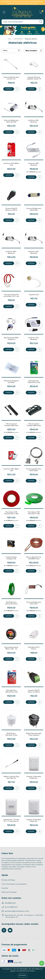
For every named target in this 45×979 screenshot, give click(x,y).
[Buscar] (40, 21)
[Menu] (4, 12)
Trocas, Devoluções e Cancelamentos (14, 884)
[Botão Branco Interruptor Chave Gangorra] (17, 745)
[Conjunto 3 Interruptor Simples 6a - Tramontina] (39, 831)
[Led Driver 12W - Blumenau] (39, 349)
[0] (40, 13)
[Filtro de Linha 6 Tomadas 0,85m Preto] (17, 438)
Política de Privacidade (9, 892)
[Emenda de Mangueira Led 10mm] (17, 393)
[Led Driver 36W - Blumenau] (39, 177)
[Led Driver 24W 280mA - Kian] (17, 175)
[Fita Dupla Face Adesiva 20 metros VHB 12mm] (17, 616)
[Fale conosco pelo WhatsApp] (41, 963)
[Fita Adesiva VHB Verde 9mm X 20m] (39, 526)
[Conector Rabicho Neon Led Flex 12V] (17, 89)
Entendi (22, 975)
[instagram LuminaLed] (4, 930)
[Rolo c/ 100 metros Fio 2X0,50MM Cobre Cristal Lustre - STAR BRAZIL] (39, 571)
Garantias (5, 888)
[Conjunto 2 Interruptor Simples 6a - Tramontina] (39, 788)
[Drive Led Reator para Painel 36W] (39, 220)
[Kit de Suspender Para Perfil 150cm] (39, 481)
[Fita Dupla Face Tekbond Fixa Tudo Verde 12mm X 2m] (39, 393)
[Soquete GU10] (39, 305)
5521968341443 (10, 903)
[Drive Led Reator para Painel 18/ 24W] (17, 132)
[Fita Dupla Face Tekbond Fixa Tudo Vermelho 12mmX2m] (17, 702)
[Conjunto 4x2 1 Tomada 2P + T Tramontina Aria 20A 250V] (17, 831)
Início (9, 39)
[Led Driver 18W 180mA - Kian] (17, 481)
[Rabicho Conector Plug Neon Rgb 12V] (17, 788)
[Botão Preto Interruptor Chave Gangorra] (39, 745)
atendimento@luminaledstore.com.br (17, 911)
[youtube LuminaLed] (10, 930)
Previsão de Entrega (8, 880)
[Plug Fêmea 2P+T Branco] (39, 659)
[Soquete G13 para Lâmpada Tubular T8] (39, 89)
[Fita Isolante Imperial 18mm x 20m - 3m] (17, 659)
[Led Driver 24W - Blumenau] (39, 132)
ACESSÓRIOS (18, 39)
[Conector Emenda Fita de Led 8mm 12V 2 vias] (17, 306)
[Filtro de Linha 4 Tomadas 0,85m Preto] (39, 438)
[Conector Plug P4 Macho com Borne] (39, 702)
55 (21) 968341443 (11, 907)
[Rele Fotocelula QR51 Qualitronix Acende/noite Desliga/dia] (17, 349)
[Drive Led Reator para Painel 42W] (39, 616)
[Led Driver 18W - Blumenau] (17, 263)
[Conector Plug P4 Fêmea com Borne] (17, 220)
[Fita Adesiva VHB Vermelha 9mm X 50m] (17, 526)
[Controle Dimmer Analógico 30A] (17, 571)
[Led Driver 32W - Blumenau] (39, 263)
